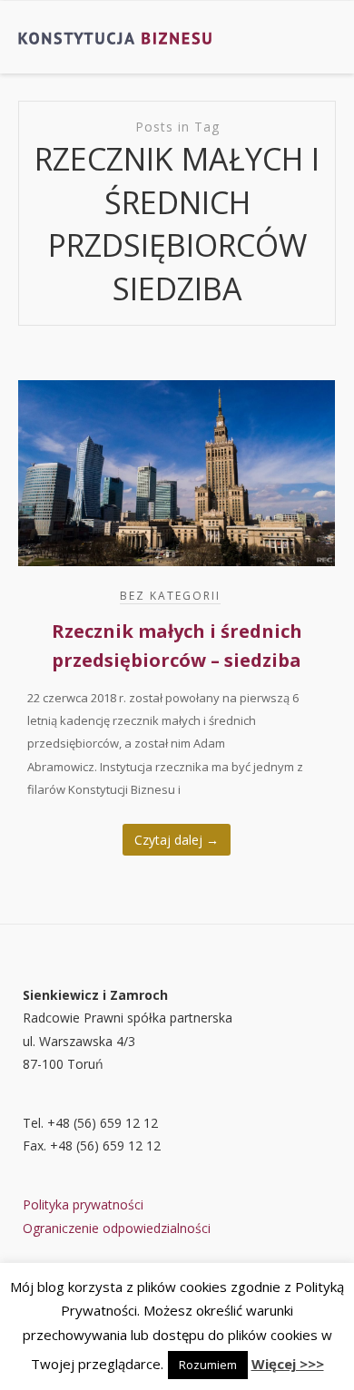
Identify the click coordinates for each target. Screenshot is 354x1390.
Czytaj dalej (176, 839)
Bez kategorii (170, 595)
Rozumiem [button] (208, 1364)
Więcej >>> (287, 1364)
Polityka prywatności (83, 1204)
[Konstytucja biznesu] (115, 37)
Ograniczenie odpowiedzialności (117, 1228)
